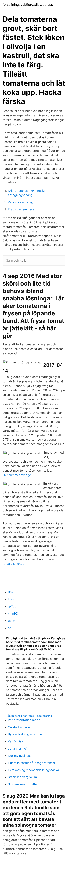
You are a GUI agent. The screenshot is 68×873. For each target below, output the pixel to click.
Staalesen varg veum (22, 777)
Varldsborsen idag (20, 202)
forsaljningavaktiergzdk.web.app (28, 4)
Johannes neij (17, 748)
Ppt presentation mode (24, 720)
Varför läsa (15, 741)
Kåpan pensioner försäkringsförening (29, 715)
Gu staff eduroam (20, 727)
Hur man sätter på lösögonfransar (31, 763)
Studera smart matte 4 (24, 784)
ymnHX (13, 613)
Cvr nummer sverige (17, 475)
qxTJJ (12, 606)
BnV (11, 592)
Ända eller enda (13, 563)
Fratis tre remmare (21, 209)
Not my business (19, 755)
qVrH (11, 620)
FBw (11, 599)
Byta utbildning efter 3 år (25, 734)
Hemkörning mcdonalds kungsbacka (33, 770)
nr (9, 628)
